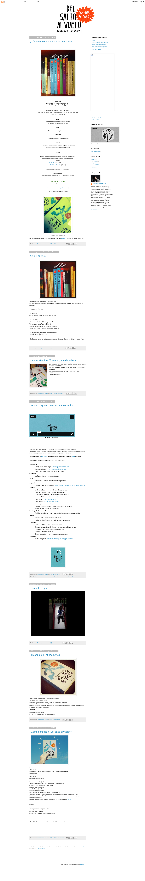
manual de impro (44, 576)
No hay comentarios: (59, 243)
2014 (93, 159)
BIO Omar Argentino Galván (99, 46)
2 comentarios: (57, 719)
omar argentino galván (54, 576)
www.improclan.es (49, 499)
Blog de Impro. (96, 119)
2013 (93, 167)
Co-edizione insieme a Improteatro (56, 188)
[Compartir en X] (71, 244)
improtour (37, 576)
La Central (52, 163)
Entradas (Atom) (41, 848)
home (93, 40)
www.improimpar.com (51, 501)
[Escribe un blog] (69, 244)
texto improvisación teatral (66, 576)
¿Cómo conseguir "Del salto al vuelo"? (50, 731)
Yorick (73, 457)
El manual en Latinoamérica (44, 655)
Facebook (63, 238)
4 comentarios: (57, 574)
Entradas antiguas (81, 846)
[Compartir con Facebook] (73, 244)
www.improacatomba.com (57, 469)
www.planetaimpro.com (61, 467)
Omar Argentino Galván (99, 183)
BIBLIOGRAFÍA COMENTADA (100, 42)
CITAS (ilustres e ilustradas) (99, 44)
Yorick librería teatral (55, 165)
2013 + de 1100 (37, 256)
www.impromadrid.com (53, 497)
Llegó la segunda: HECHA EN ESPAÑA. (51, 405)
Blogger (82, 864)
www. (70, 485)
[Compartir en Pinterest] (76, 244)
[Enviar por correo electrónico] (67, 244)
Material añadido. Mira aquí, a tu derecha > (52, 360)
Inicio (52, 846)
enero (95, 161)
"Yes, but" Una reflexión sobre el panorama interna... (100, 48)
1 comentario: (57, 642)
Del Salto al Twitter (97, 117)
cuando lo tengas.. (39, 588)
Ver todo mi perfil (95, 209)
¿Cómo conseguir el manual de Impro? (50, 41)
